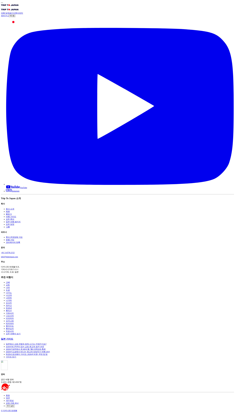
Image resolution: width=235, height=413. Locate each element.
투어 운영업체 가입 (14, 237)
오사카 (9, 303)
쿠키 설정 (10, 406)
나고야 (9, 295)
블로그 (9, 214)
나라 (8, 287)
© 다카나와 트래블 (9, 411)
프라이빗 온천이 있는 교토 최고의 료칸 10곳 (25, 347)
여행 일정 (5, 13)
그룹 (8, 227)
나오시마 (10, 316)
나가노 (9, 293)
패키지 (12, 13)
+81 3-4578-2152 (8, 253)
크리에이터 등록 (13, 242)
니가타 (9, 300)
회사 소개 (10, 209)
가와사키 (10, 313)
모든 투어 (10, 219)
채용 (8, 211)
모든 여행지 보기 (13, 334)
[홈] (9, 6)
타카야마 (10, 323)
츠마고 (9, 305)
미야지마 (10, 318)
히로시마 (10, 331)
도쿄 (8, 290)
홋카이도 (10, 326)
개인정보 (10, 401)
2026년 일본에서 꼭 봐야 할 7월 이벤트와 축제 (26, 349)
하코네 (9, 308)
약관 (8, 398)
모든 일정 (10, 224)
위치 (21, 13)
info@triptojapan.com (9, 257)
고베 (8, 282)
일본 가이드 (7, 339)
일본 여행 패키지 (13, 222)
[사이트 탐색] (2, 2)
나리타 (9, 298)
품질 (8, 395)
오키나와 (10, 321)
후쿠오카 (10, 329)
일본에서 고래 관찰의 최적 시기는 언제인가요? (26, 344)
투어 (17, 13)
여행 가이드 (11, 217)
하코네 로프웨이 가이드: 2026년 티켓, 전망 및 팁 (26, 354)
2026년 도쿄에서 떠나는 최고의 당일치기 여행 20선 (28, 352)
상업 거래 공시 (12, 403)
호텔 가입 (10, 240)
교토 (8, 285)
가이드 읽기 (11, 357)
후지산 (9, 311)
